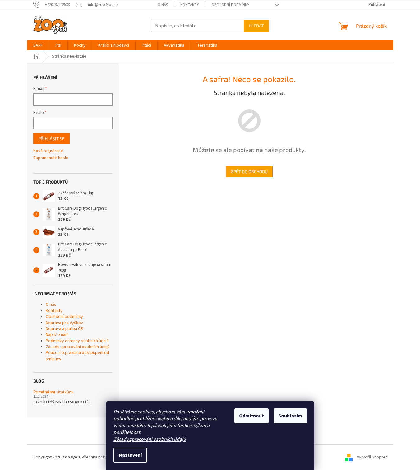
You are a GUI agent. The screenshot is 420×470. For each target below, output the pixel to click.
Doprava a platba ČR (64, 329)
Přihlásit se (51, 138)
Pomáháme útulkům (53, 391)
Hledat (256, 25)
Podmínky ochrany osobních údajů (77, 341)
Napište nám (57, 335)
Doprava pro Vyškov (64, 323)
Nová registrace (48, 151)
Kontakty (189, 5)
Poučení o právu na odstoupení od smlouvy (77, 356)
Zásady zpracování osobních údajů (149, 439)
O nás (163, 5)
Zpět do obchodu (249, 171)
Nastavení (130, 455)
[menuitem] (38, 45)
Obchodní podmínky (230, 5)
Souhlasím (290, 415)
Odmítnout (251, 415)
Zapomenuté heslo (50, 158)
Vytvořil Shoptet (372, 457)
